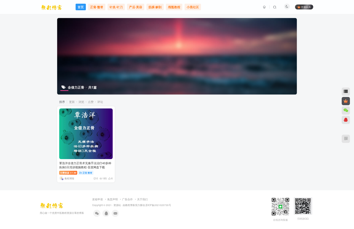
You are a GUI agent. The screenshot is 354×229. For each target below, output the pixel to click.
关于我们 (142, 199)
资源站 (117, 205)
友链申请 (97, 199)
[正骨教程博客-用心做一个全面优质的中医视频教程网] (52, 204)
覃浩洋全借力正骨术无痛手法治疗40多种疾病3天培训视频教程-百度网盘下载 (85, 165)
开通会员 (306, 7)
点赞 (91, 102)
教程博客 (130, 205)
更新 (72, 102)
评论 (100, 102)
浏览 (81, 102)
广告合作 (127, 199)
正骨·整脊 (87, 172)
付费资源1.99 (68, 172)
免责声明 (112, 199)
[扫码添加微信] (346, 110)
